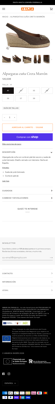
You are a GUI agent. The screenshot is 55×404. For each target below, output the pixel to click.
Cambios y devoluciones (15, 198)
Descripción (8, 152)
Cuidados (7, 191)
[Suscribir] (49, 257)
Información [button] (9, 282)
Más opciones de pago (11, 144)
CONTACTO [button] (7, 273)
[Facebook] (3, 374)
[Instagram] (9, 374)
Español (9, 383)
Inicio (5, 17)
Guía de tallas (11, 108)
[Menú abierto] (6, 9)
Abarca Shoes (11, 353)
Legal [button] (5, 290)
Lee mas (5, 181)
